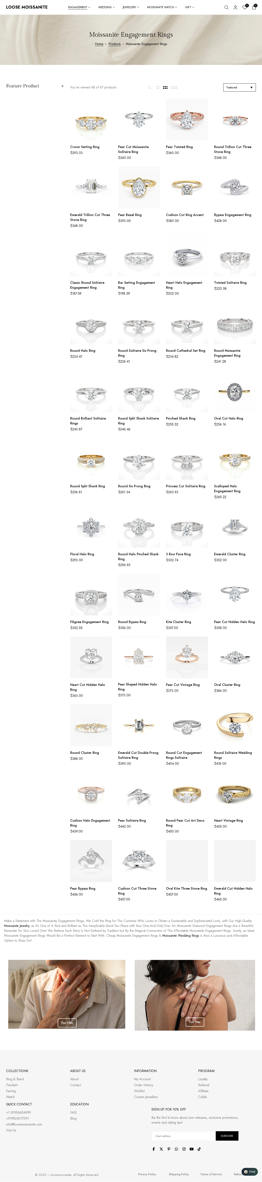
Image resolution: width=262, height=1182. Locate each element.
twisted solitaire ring (230, 282)
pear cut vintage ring (183, 684)
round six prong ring (134, 486)
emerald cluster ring (229, 554)
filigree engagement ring (89, 622)
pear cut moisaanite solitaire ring (133, 149)
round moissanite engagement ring (227, 353)
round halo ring (82, 350)
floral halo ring (82, 554)
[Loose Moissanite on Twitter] (161, 1149)
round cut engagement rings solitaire (184, 755)
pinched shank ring (180, 418)
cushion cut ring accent (185, 215)
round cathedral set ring (185, 350)
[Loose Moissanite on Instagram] (184, 1149)
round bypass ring (132, 622)
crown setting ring (84, 147)
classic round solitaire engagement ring (87, 285)
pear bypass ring (82, 888)
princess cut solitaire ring (185, 486)
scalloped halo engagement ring (227, 488)
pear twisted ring (179, 147)
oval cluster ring (227, 684)
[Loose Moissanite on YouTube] (191, 1149)
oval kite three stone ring (186, 888)
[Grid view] (150, 87)
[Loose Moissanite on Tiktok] (199, 1149)
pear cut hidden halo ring (234, 622)
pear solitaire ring (132, 820)
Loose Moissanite (27, 7)
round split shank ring (87, 486)
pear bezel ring (130, 215)
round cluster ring (84, 752)
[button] (250, 1172)
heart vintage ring (228, 820)
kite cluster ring (178, 622)
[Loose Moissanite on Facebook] (153, 1149)
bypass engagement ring (232, 215)
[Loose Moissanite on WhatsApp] (176, 1149)
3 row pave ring (178, 554)
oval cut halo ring (228, 418)
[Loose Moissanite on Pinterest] (169, 1149)
